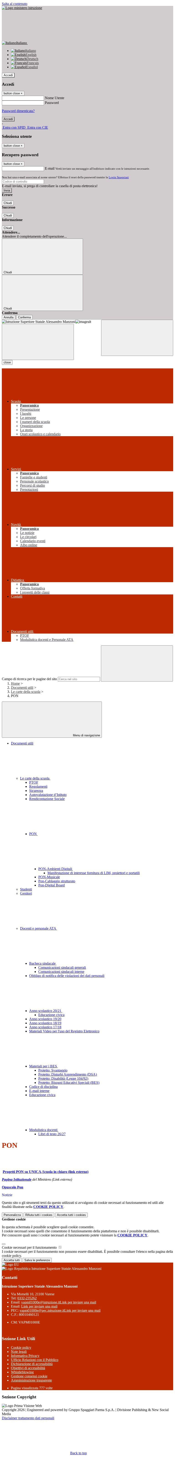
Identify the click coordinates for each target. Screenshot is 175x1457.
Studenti (26, 889)
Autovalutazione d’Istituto (48, 795)
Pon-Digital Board (51, 885)
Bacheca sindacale (43, 963)
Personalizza (12, 1215)
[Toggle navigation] (38, 342)
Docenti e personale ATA (38, 928)
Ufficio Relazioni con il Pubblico (34, 1360)
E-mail (49, 168)
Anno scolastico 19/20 (45, 1019)
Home (15, 683)
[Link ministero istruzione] (22, 8)
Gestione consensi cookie (29, 1376)
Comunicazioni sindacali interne (61, 972)
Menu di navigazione (86, 735)
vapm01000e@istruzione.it (58, 1302)
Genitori (26, 893)
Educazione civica (51, 1015)
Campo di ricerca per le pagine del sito (29, 679)
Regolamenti (38, 786)
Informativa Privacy (25, 1356)
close (7, 362)
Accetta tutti (71, 1215)
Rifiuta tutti (38, 1215)
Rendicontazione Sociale (47, 799)
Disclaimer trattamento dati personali (28, 1418)
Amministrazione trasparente (31, 1380)
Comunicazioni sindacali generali (62, 967)
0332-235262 (27, 1298)
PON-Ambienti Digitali (55, 869)
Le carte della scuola (25, 692)
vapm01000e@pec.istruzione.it (60, 1310)
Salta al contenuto (14, 4)
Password (52, 103)
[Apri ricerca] (137, 338)
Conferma (24, 317)
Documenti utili (22, 687)
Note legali (19, 1352)
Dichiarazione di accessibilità (32, 1364)
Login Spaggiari (119, 177)
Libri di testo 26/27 (52, 1134)
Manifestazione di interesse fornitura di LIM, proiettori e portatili (93, 873)
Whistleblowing (22, 1372)
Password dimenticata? (18, 111)
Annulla (8, 317)
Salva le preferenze (37, 1260)
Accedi (8, 75)
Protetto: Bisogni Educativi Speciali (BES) (68, 1083)
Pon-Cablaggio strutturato (56, 881)
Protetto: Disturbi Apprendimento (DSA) (67, 1074)
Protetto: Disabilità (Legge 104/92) (63, 1078)
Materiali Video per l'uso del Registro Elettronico (64, 1031)
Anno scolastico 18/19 (45, 1023)
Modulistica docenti (43, 1130)
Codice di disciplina (43, 1087)
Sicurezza (36, 791)
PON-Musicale (49, 877)
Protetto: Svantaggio (52, 1070)
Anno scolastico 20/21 (45, 1011)
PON (33, 834)
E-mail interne (39, 1091)
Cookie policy (21, 1347)
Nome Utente (54, 98)
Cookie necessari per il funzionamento (30, 1247)
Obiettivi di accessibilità (28, 1368)
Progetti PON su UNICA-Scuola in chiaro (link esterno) (45, 1172)
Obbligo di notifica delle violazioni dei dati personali (66, 976)
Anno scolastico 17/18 (45, 1027)
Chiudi (8, 203)
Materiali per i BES (43, 1066)
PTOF (33, 782)
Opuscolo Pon (12, 1187)
